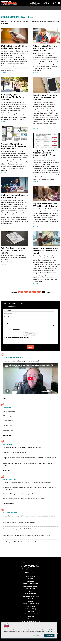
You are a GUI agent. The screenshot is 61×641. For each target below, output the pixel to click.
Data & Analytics (8, 420)
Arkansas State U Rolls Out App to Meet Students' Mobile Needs (45, 48)
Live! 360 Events (30, 588)
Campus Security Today (30, 583)
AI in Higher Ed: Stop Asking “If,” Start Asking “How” (18, 494)
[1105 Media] (30, 572)
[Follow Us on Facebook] (51, 3)
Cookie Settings (36, 635)
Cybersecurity (7, 416)
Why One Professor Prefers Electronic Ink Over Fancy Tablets (13, 250)
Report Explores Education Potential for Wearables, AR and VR (45, 250)
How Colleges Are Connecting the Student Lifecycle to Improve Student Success (26, 535)
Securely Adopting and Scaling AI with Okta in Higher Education (22, 447)
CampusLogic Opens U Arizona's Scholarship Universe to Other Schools (45, 152)
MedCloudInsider (30, 594)
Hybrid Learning (19, 8)
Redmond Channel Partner (30, 604)
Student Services (8, 430)
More (4, 398)
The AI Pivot (30, 616)
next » (48, 292)
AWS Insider (30, 581)
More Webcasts (7, 470)
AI (12, 8)
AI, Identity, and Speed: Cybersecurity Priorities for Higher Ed (21, 361)
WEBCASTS (8, 444)
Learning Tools (7, 425)
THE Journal (30, 619)
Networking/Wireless (32, 8)
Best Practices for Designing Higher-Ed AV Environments (19, 529)
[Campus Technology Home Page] (9, 2)
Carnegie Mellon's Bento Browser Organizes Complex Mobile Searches (14, 146)
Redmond (30, 601)
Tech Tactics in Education (30, 614)
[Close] (54, 624)
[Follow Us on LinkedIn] (44, 3)
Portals (7, 407)
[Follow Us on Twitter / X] (46, 3)
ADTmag (30, 578)
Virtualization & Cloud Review (30, 621)
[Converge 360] (30, 566)
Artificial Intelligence (9, 411)
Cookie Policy (50, 631)
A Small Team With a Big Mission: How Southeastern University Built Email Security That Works (29, 464)
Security (57, 8)
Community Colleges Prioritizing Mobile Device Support (13, 97)
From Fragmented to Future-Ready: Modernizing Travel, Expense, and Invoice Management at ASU (30, 458)
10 (43, 292)
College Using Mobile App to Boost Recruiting (14, 196)
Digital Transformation (46, 8)
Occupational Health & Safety (31, 596)
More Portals (7, 435)
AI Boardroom (30, 576)
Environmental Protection (30, 586)
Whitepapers (9, 479)
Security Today (30, 606)
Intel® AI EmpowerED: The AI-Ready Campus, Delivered (19, 522)
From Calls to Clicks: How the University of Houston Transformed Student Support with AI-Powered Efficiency (29, 488)
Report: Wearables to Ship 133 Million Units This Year (45, 204)
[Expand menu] (58, 3)
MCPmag (30, 591)
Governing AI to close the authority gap (14, 452)
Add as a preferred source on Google (36, 3)
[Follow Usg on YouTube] (53, 3)
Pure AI (30, 599)
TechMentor (30, 611)
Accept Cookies (49, 635)
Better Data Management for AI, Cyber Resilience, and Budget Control (23, 499)
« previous (14, 292)
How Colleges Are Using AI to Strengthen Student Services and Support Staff (25, 542)
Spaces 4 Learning (30, 609)
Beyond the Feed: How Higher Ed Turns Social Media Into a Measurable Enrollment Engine (29, 516)
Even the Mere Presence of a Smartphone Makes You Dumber (46, 97)
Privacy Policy (16, 329)
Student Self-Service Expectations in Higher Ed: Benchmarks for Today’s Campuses (27, 483)
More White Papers (9, 504)
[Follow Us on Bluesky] (48, 3)
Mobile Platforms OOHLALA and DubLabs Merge (14, 47)
